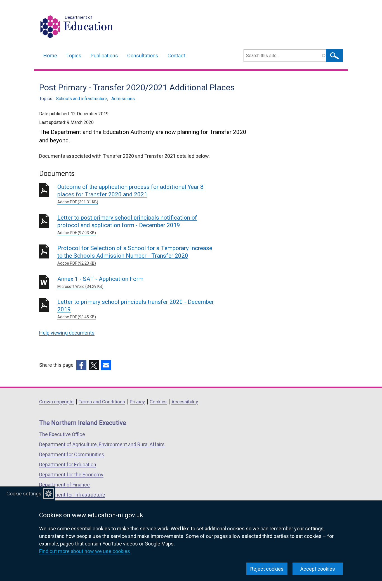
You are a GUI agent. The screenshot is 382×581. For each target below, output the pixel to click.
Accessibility (184, 401)
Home (50, 55)
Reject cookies (267, 569)
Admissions (123, 98)
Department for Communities (71, 454)
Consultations (142, 55)
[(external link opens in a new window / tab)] (81, 365)
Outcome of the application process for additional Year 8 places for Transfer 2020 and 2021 (130, 194)
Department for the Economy (71, 474)
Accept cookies (317, 569)
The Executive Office (62, 434)
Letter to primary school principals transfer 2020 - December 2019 (135, 308)
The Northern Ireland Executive (82, 422)
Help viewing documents (67, 333)
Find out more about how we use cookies (84, 551)
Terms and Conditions (102, 401)
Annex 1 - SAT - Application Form (100, 282)
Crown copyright (56, 401)
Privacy (137, 401)
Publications (104, 55)
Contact (176, 55)
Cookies (158, 401)
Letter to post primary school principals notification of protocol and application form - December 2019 (127, 224)
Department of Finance (64, 485)
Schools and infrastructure (81, 98)
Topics (73, 55)
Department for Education (67, 464)
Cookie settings (23, 494)
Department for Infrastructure (72, 495)
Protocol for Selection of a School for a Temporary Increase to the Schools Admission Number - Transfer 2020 (134, 255)
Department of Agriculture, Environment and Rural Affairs (102, 444)
